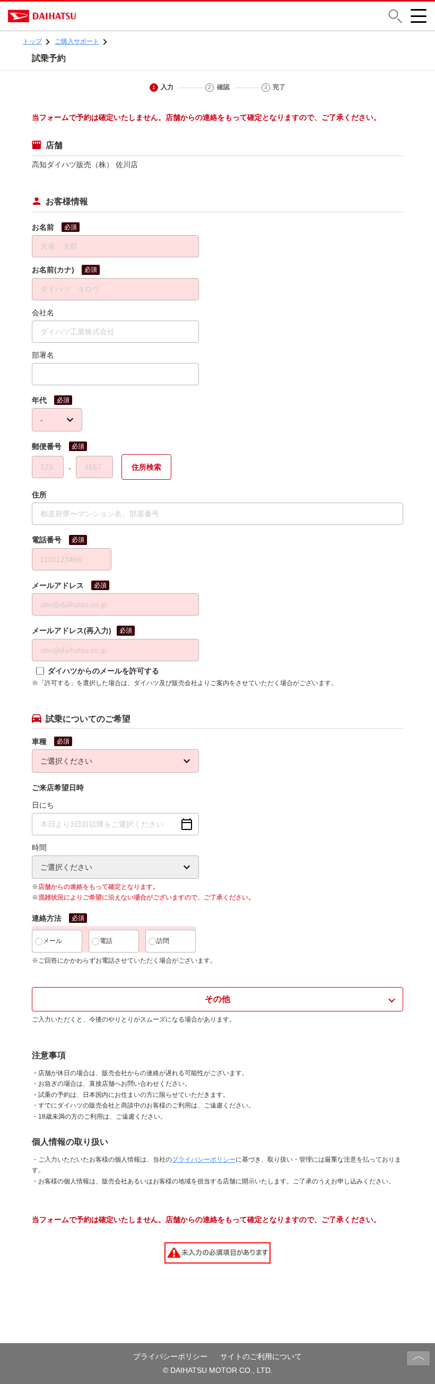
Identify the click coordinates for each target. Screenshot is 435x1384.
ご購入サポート (77, 41)
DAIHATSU (87, 16)
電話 (106, 941)
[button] (395, 16)
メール (52, 941)
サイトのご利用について (261, 1356)
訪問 (162, 941)
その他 (217, 999)
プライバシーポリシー (204, 1159)
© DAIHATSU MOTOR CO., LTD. (218, 1370)
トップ (32, 41)
